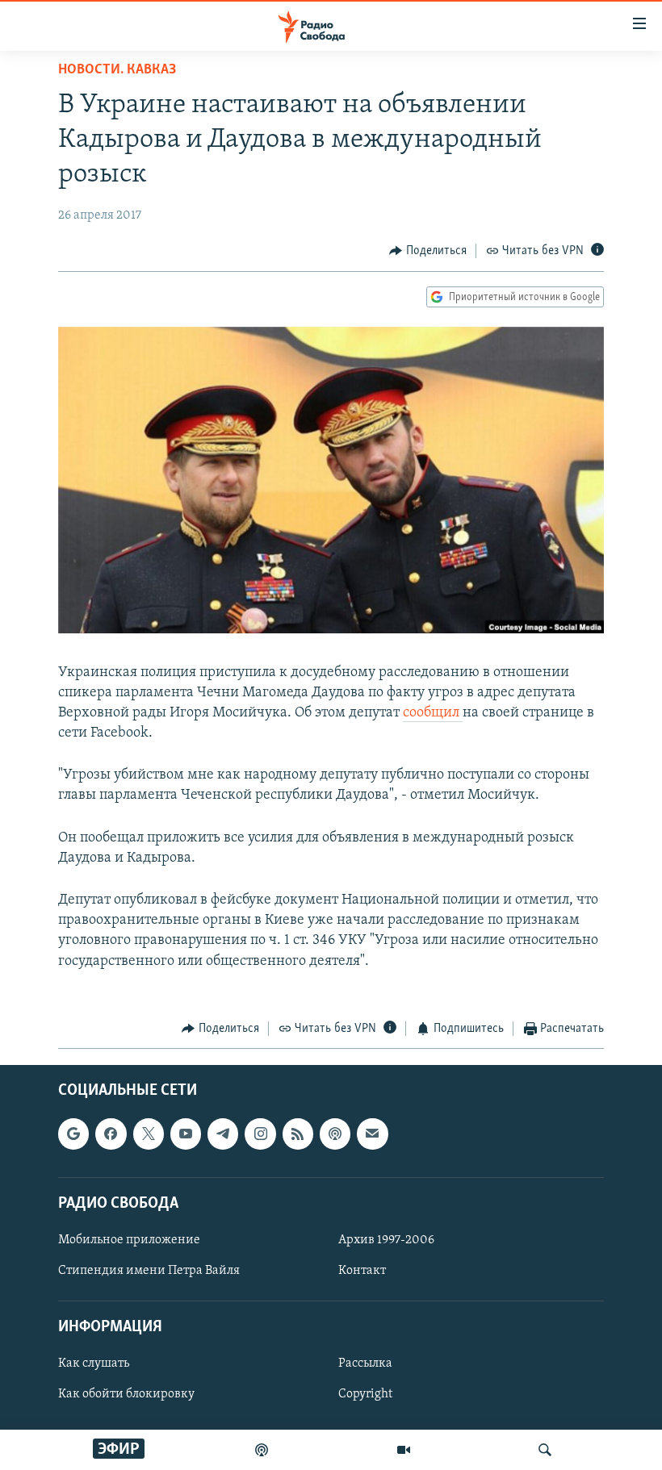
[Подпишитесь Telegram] (222, 1134)
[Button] (428, 250)
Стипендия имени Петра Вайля (149, 1270)
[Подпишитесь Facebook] (110, 1134)
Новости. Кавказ (117, 70)
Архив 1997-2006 (386, 1240)
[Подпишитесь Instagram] (260, 1134)
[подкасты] (261, 1450)
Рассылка (365, 1364)
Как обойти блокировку (126, 1395)
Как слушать (93, 1364)
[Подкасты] (335, 1134)
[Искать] (545, 1450)
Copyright (365, 1395)
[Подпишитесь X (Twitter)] (148, 1134)
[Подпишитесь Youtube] (185, 1134)
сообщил (433, 713)
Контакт (362, 1270)
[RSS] (298, 1134)
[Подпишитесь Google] (73, 1134)
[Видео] (403, 1450)
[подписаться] (372, 1134)
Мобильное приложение (129, 1240)
